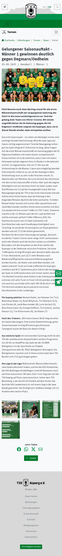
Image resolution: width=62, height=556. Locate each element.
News (46, 40)
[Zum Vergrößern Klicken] (31, 85)
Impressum (31, 531)
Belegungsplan (31, 525)
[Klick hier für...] (5, 7)
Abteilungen (24, 40)
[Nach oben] (51, 545)
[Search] (57, 7)
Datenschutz (31, 537)
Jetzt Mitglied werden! (31, 546)
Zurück (32, 458)
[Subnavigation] (56, 32)
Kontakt (31, 519)
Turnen (11, 32)
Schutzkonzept (31, 513)
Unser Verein (31, 496)
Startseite (9, 40)
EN (50, 7)
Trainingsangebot (31, 508)
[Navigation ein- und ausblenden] (7, 24)
